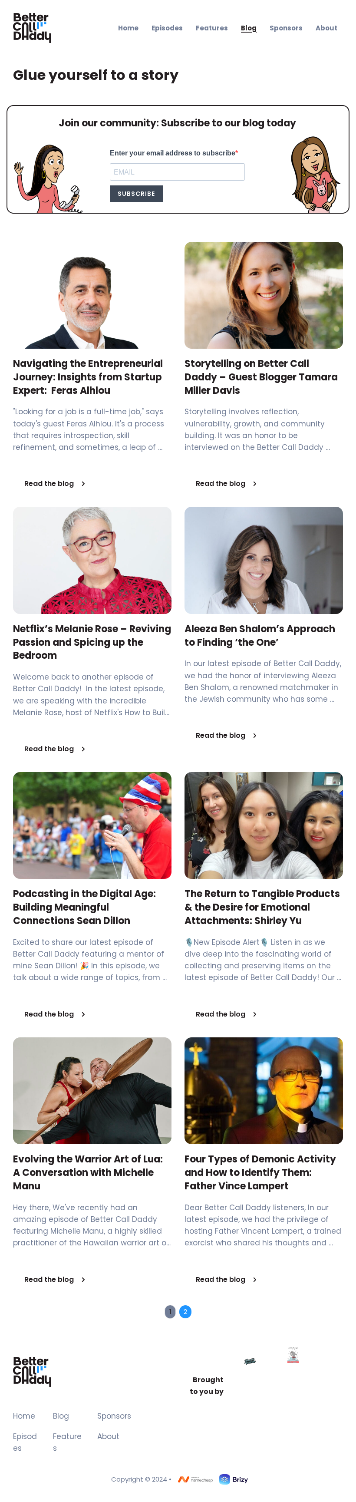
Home (24, 1416)
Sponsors (114, 1416)
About (108, 1436)
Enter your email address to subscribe (172, 153)
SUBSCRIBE (136, 193)
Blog (61, 1416)
